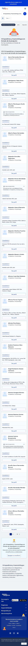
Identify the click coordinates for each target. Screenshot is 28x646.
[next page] (19, 534)
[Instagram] (14, 633)
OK (24, 643)
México (17, 623)
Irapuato (24, 24)
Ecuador (13, 625)
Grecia (10, 623)
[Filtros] (2, 18)
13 (17, 534)
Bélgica (14, 623)
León (18, 24)
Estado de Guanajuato (8, 24)
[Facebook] (10, 633)
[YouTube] (17, 633)
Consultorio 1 (5, 66)
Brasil (14, 627)
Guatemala (18, 625)
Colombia (9, 625)
